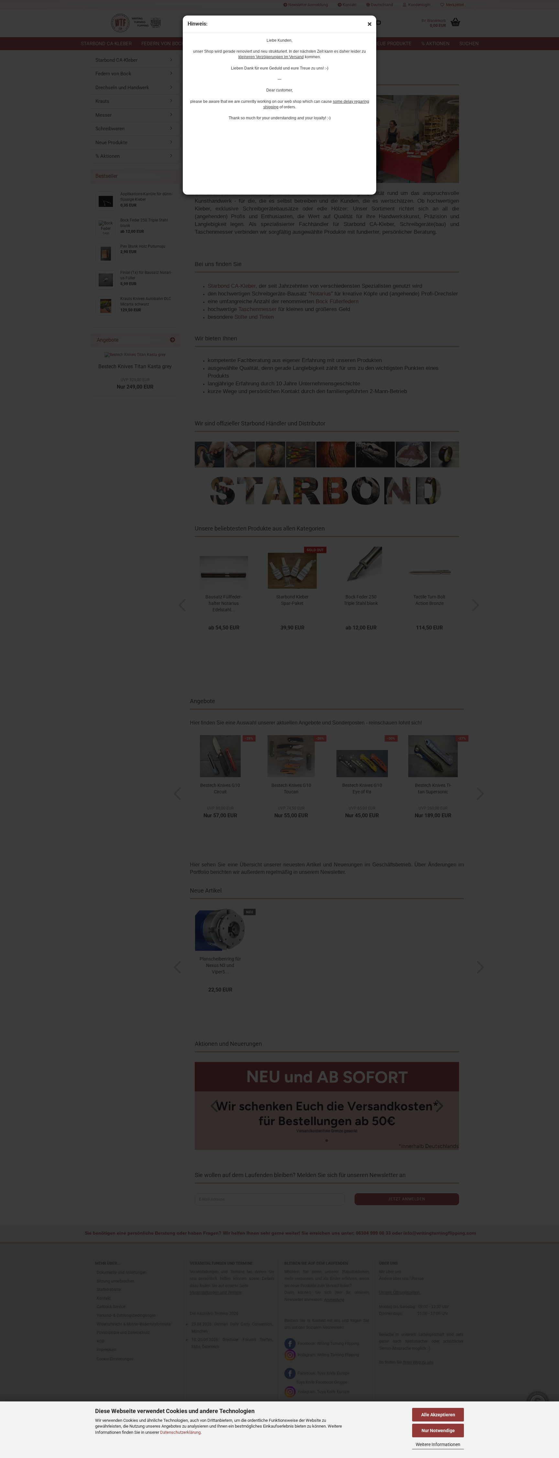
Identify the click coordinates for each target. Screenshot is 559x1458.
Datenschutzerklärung (180, 1432)
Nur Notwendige (438, 1430)
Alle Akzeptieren (438, 1414)
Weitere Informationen (438, 1444)
